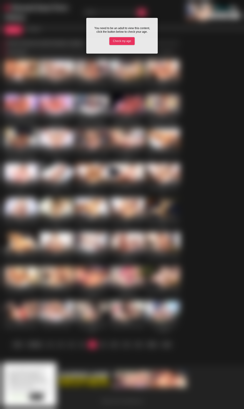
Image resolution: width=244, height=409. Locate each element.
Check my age (122, 41)
